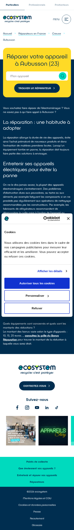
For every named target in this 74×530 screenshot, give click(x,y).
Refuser (37, 308)
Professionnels (37, 4)
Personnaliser (35, 295)
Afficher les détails (49, 271)
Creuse (56, 33)
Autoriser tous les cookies (37, 283)
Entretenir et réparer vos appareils (37, 475)
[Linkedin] (47, 407)
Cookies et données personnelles (37, 504)
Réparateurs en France (32, 33)
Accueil (7, 33)
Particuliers (12, 4)
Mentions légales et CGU (37, 498)
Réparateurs (37, 481)
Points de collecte (37, 461)
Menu (56, 19)
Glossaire (37, 525)
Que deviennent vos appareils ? (37, 468)
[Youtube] (37, 407)
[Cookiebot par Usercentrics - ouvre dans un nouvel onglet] (45, 218)
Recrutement (37, 518)
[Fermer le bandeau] (68, 218)
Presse (37, 511)
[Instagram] (27, 407)
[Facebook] (17, 407)
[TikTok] (57, 407)
